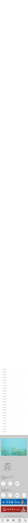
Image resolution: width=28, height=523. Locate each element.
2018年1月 (4, 423)
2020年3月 (4, 377)
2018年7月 (4, 410)
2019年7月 (4, 396)
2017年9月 (4, 429)
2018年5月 (4, 415)
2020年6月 (4, 369)
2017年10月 (4, 426)
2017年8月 (4, 431)
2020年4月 (4, 374)
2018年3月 (4, 418)
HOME (8, 521)
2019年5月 (4, 401)
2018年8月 (4, 407)
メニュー (13, 521)
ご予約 (25, 521)
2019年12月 (4, 385)
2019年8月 (4, 393)
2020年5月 (4, 372)
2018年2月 (4, 420)
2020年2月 (4, 380)
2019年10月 (4, 388)
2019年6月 (4, 399)
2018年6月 (4, 412)
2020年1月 (4, 382)
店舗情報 (19, 521)
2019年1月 (4, 404)
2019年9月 (4, 391)
